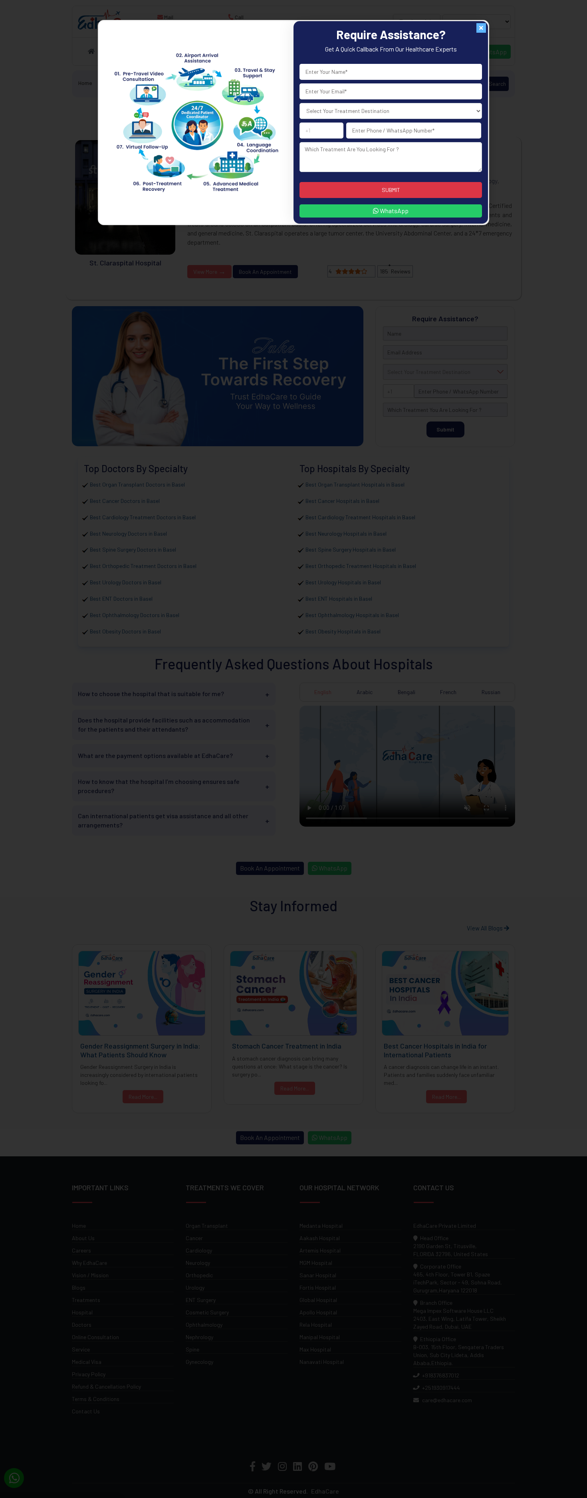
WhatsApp (394, 210)
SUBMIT (391, 189)
